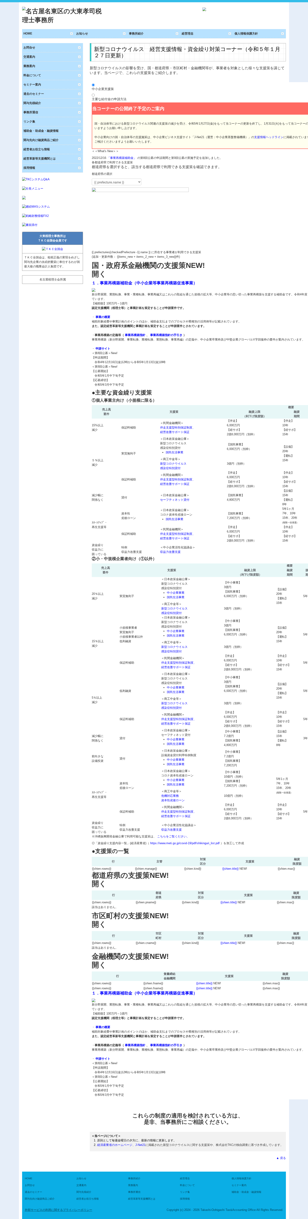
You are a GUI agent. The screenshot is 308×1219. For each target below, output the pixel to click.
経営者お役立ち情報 (36, 149)
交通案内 (29, 56)
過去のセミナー (33, 93)
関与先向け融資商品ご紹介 (41, 140)
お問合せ (29, 47)
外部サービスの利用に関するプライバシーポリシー (58, 1210)
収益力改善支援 (170, 552)
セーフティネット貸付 (174, 499)
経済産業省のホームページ (114, 1145)
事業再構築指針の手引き (166, 335)
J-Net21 (140, 1145)
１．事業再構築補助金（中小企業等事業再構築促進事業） (144, 283)
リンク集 (29, 121)
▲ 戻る (281, 1158)
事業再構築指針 (135, 335)
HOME (27, 33)
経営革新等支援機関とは (39, 158)
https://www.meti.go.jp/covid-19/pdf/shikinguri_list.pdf (185, 843)
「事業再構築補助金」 (122, 158)
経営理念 (187, 33)
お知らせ (82, 33)
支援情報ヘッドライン (268, 137)
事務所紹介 (136, 33)
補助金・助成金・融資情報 (41, 130)
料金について (32, 75)
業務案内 (29, 66)
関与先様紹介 (32, 103)
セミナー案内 (32, 84)
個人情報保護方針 (246, 33)
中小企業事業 (175, 592)
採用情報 (29, 167)
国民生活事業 (174, 452)
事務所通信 (30, 112)
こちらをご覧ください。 (173, 836)
